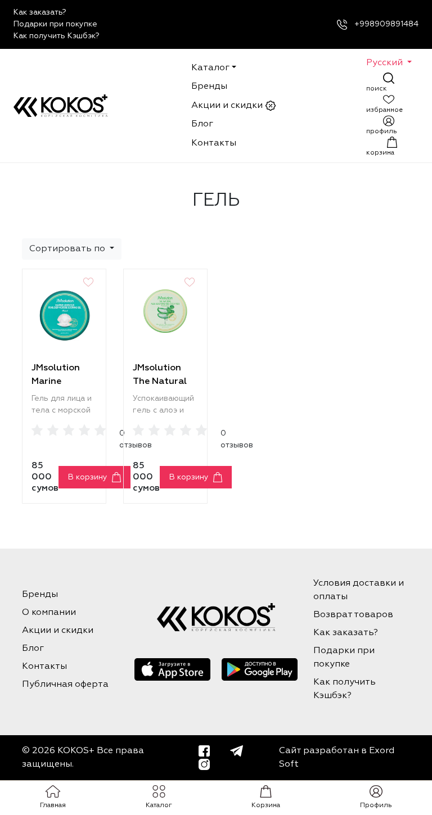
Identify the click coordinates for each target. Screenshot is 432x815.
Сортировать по (68, 248)
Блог (202, 124)
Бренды (209, 86)
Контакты (213, 143)
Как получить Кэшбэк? (57, 36)
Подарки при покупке (55, 24)
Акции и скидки (228, 105)
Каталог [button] (210, 68)
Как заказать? (40, 12)
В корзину (87, 477)
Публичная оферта (65, 684)
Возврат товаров (353, 614)
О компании (49, 612)
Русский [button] (385, 62)
